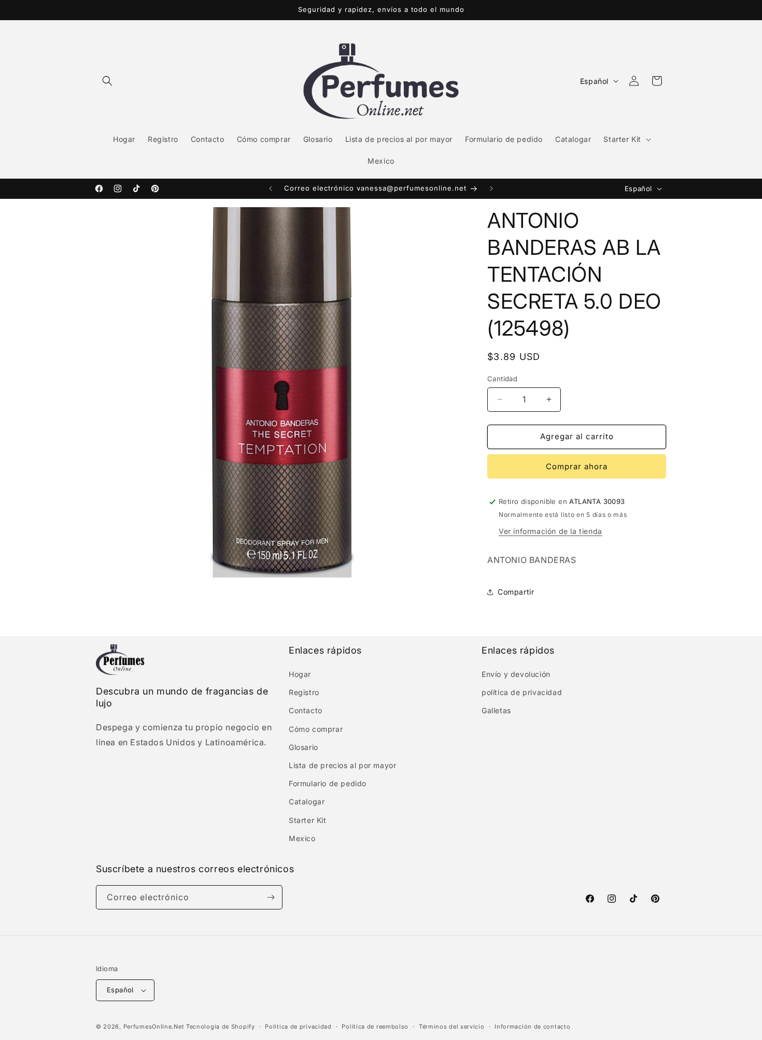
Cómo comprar (316, 729)
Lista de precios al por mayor (342, 765)
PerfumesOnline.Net (154, 1026)
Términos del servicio (452, 1026)
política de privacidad (522, 692)
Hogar (300, 674)
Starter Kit (308, 820)
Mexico (302, 838)
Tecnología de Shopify (220, 1026)
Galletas (496, 710)
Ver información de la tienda (550, 531)
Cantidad (502, 378)
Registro (304, 692)
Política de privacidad (298, 1026)
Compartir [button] (516, 591)
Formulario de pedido (327, 783)
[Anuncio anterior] (270, 188)
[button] (107, 80)
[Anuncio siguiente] (491, 188)
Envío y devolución (516, 674)
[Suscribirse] (270, 897)
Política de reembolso (375, 1026)
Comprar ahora (577, 466)
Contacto (305, 710)
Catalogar (306, 801)
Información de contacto (532, 1026)
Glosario (303, 747)
